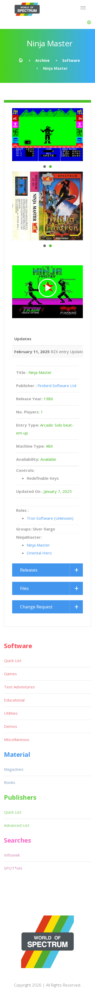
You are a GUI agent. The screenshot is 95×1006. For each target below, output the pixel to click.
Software (71, 60)
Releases (28, 570)
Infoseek (12, 855)
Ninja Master (38, 545)
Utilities (11, 713)
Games (10, 673)
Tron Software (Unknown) (50, 518)
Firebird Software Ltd (56, 385)
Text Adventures (19, 686)
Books (9, 782)
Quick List (12, 660)
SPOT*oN (13, 868)
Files (24, 588)
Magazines (13, 769)
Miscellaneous (16, 739)
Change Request (36, 607)
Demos (10, 726)
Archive (42, 60)
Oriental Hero (39, 552)
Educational (14, 700)
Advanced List (16, 825)
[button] (89, 22)
